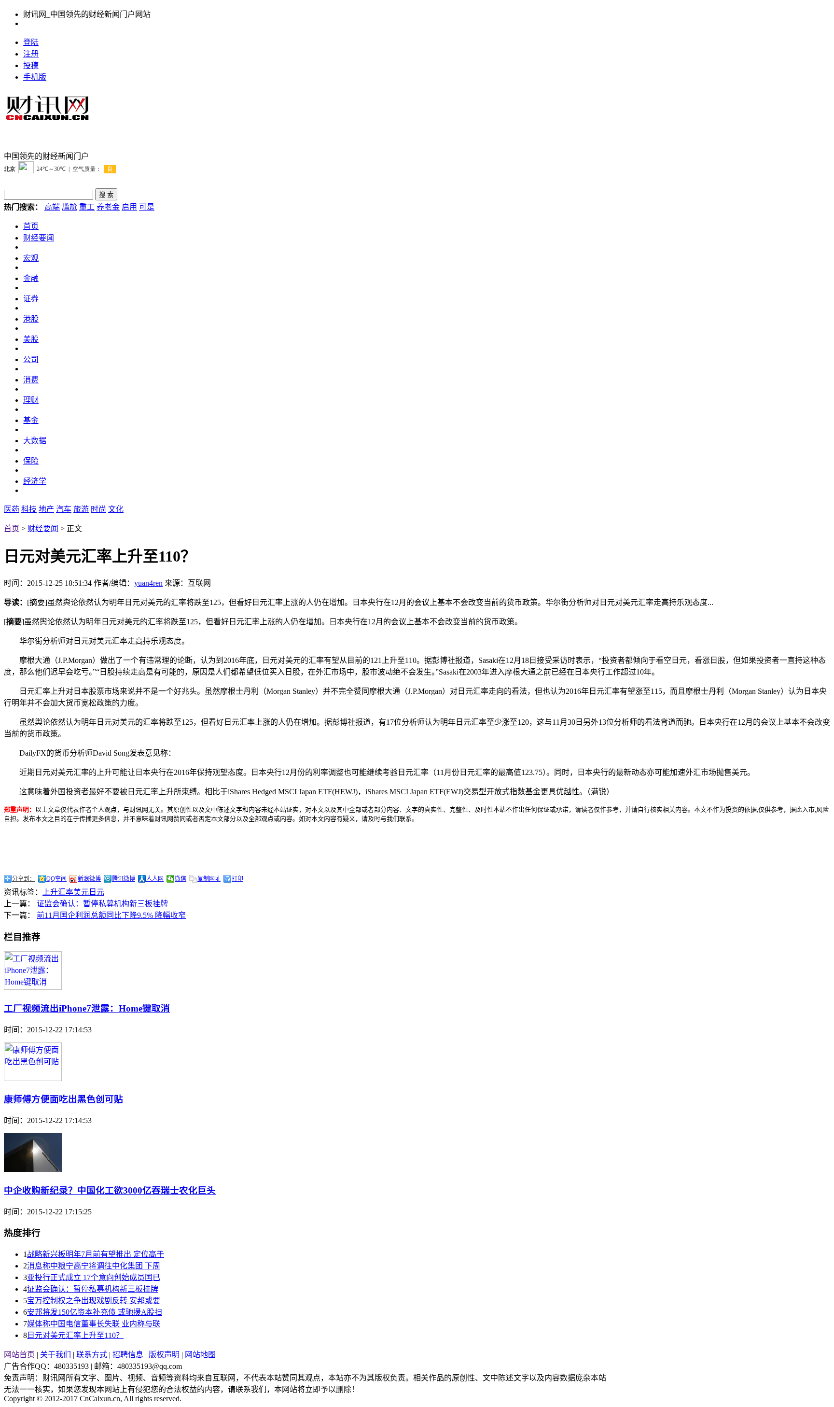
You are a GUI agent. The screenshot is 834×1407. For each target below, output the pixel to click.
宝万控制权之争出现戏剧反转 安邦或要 (93, 1300)
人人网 (155, 878)
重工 (87, 207)
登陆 (31, 42)
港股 (31, 319)
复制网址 (209, 878)
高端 (52, 207)
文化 (116, 509)
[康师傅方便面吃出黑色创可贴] (33, 1078)
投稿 (31, 65)
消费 (31, 380)
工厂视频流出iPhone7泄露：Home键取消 (87, 1008)
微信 (180, 878)
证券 (31, 299)
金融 (31, 278)
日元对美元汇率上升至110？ (75, 1335)
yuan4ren (148, 583)
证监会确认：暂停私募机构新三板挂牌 (102, 904)
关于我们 (55, 1355)
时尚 (98, 509)
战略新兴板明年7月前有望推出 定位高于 (95, 1254)
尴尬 (69, 207)
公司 (31, 359)
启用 (129, 207)
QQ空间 (56, 878)
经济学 (34, 481)
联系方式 (91, 1355)
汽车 (63, 509)
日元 (96, 892)
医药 (11, 509)
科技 (29, 509)
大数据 (34, 440)
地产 (46, 509)
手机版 (34, 77)
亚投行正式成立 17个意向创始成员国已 (93, 1277)
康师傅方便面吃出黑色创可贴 (63, 1099)
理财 (31, 400)
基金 (31, 420)
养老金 (108, 207)
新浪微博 (89, 878)
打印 (237, 878)
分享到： (23, 878)
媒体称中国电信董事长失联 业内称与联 (93, 1324)
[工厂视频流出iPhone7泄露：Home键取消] (33, 987)
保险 (31, 461)
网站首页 (19, 1355)
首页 (31, 226)
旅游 (81, 509)
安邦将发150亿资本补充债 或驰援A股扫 (94, 1312)
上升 (50, 892)
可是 (146, 207)
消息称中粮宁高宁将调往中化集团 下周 (93, 1266)
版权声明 (164, 1355)
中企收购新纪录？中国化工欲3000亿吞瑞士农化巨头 (110, 1190)
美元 (81, 892)
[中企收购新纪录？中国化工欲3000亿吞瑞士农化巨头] (33, 1169)
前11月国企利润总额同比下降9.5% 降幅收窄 (111, 915)
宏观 (31, 258)
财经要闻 (38, 238)
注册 (31, 54)
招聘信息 (127, 1355)
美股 (31, 339)
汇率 (65, 892)
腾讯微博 (123, 878)
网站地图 (200, 1355)
